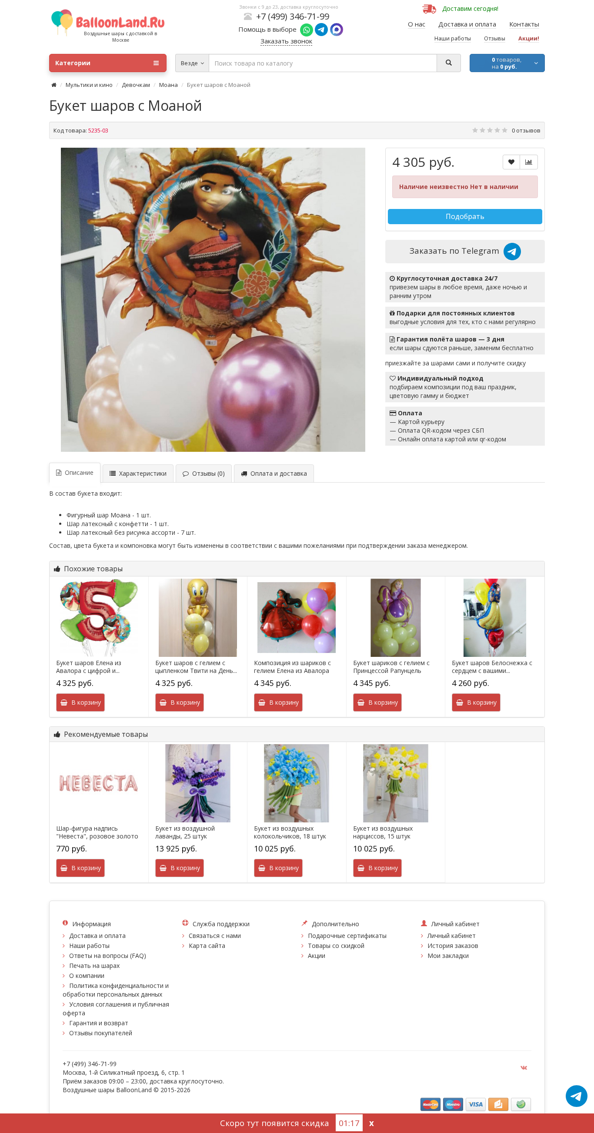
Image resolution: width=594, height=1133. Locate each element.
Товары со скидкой (336, 945)
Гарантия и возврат (98, 1023)
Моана (168, 85)
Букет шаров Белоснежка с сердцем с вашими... (492, 667)
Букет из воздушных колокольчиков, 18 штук (290, 832)
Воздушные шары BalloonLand (107, 1090)
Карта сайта (207, 945)
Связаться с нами (215, 935)
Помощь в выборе (269, 29)
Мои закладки (448, 955)
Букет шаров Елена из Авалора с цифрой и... (88, 667)
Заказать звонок (286, 40)
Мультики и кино (89, 85)
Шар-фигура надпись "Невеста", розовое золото (97, 832)
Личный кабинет (451, 935)
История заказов (452, 945)
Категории (72, 63)
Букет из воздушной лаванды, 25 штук (185, 832)
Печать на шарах (94, 965)
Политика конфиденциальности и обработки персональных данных (116, 989)
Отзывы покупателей (100, 1033)
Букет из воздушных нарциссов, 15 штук (383, 832)
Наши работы (89, 945)
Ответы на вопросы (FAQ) (107, 955)
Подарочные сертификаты (347, 935)
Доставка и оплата (97, 935)
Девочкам (136, 85)
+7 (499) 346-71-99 (292, 16)
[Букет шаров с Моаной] (213, 300)
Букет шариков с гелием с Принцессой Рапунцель (391, 667)
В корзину (84, 702)
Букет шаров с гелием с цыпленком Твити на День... (196, 667)
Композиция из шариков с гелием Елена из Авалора (292, 667)
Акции (316, 955)
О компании (86, 975)
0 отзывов (526, 130)
